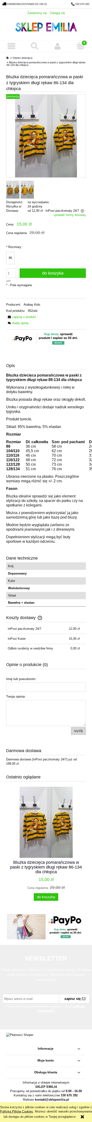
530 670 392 (82, 4)
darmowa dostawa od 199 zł (27, 4)
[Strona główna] (46, 26)
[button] (11, 46)
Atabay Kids (32, 304)
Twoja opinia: (16, 696)
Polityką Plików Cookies (16, 1111)
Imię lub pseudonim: (21, 679)
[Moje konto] (57, 46)
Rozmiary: (14, 247)
